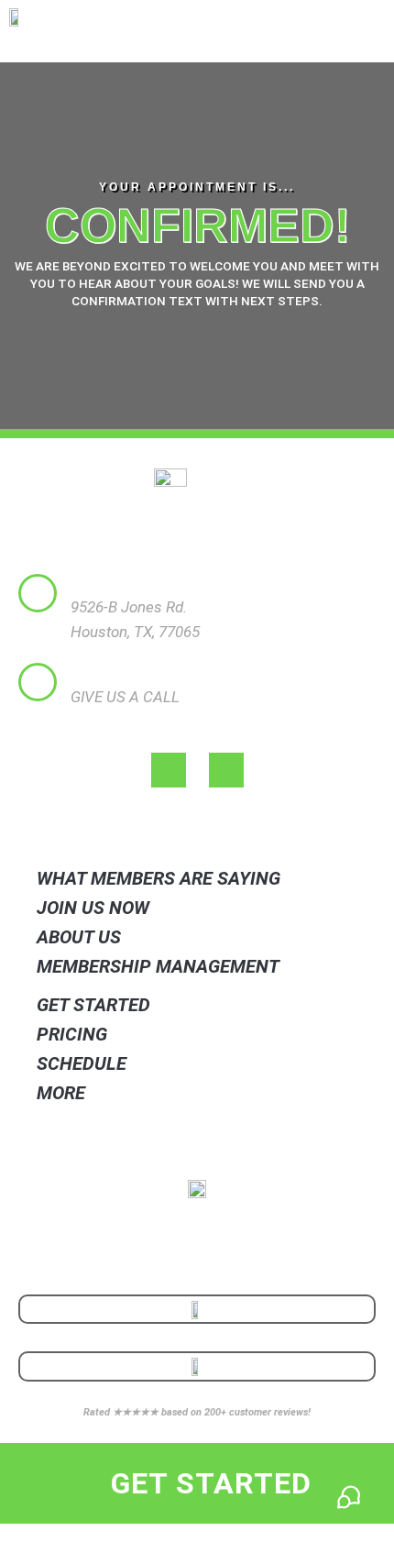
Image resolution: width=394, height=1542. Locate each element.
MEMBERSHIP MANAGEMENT (158, 966)
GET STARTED (93, 1005)
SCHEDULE (81, 1063)
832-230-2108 (116, 721)
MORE (61, 1093)
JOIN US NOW (93, 908)
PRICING (72, 1034)
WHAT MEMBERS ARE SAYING (158, 878)
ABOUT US (79, 937)
